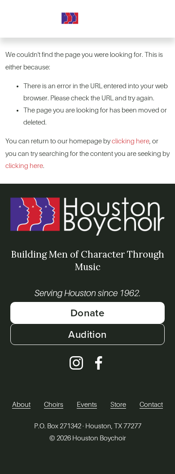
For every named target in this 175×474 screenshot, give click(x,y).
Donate (87, 313)
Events (87, 404)
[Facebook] (99, 363)
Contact (151, 404)
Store (118, 404)
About (21, 404)
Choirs (53, 404)
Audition (87, 334)
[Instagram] (76, 363)
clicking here (130, 141)
